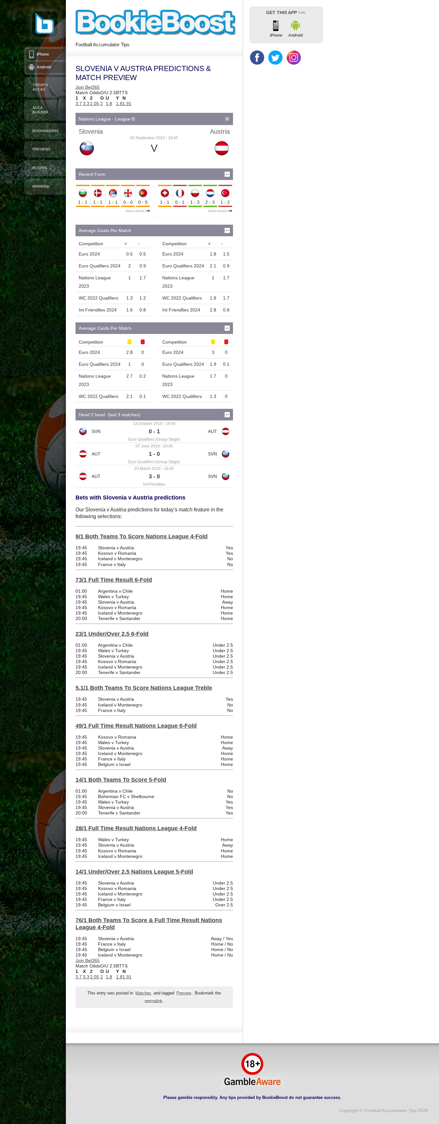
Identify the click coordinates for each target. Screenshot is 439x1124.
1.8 (109, 103)
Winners (40, 186)
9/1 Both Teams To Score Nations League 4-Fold (142, 536)
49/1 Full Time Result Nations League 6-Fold (136, 726)
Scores (39, 168)
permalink (154, 1001)
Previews (41, 149)
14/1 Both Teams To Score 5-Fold (121, 780)
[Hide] (227, 174)
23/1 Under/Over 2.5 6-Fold (112, 634)
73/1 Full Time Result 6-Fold (114, 580)
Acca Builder (40, 110)
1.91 (126, 103)
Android (44, 67)
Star (227, 118)
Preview (183, 993)
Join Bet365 (88, 87)
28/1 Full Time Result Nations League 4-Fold (136, 828)
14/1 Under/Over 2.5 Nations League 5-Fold (134, 871)
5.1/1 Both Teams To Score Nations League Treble (144, 688)
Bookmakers (45, 131)
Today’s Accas (40, 87)
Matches (143, 993)
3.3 (86, 103)
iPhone (43, 54)
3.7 (79, 103)
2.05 (94, 103)
